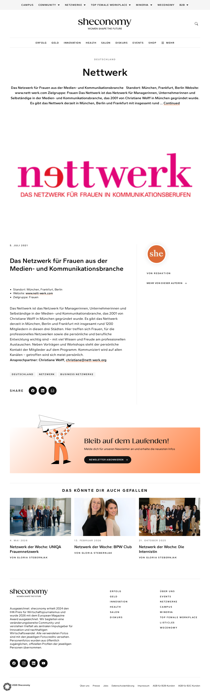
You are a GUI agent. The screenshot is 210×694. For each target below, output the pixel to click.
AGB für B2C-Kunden (189, 685)
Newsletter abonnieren (106, 459)
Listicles (167, 622)
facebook (33, 391)
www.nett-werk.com (39, 293)
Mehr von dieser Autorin (164, 283)
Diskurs (122, 42)
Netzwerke (73, 4)
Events (138, 42)
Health (91, 42)
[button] (7, 687)
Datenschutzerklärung (123, 685)
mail (52, 391)
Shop (152, 42)
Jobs (105, 685)
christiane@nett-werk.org (86, 360)
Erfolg (41, 42)
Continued (172, 103)
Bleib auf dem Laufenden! (126, 441)
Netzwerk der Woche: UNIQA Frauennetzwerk (35, 549)
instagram (24, 663)
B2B (182, 4)
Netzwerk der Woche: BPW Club (103, 546)
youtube (43, 663)
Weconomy (166, 4)
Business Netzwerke (76, 374)
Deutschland (22, 374)
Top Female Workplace (109, 4)
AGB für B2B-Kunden (164, 685)
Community (47, 4)
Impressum (143, 685)
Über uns (167, 591)
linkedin (43, 391)
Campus (27, 4)
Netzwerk (47, 374)
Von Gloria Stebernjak (29, 557)
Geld (55, 42)
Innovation (72, 42)
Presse (96, 685)
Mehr (170, 42)
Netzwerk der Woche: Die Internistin (161, 549)
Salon (106, 42)
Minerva (142, 4)
